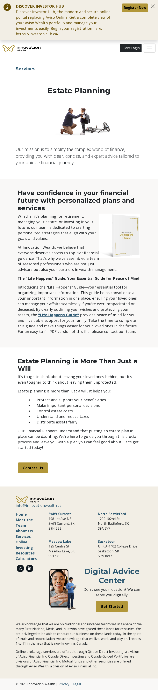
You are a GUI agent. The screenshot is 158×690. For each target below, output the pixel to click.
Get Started (112, 606)
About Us (24, 530)
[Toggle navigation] (149, 48)
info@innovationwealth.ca (39, 505)
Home (21, 514)
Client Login (131, 48)
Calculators (26, 558)
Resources (25, 553)
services (25, 68)
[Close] (153, 6)
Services (23, 536)
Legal (77, 684)
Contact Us (33, 467)
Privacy (64, 684)
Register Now (135, 7)
